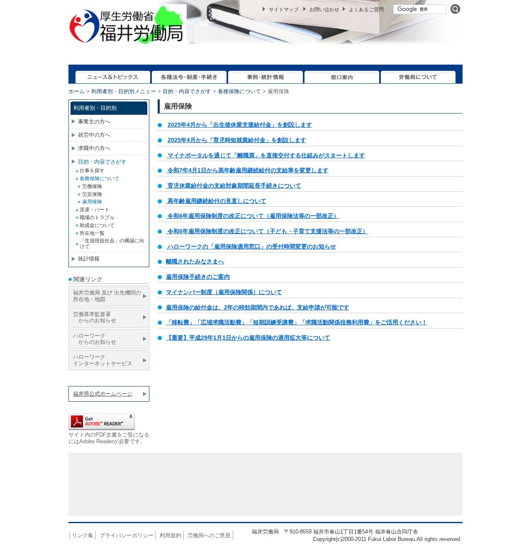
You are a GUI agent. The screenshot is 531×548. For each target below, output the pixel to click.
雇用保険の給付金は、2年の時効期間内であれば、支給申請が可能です (257, 307)
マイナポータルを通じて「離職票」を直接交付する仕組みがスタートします (266, 155)
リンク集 (82, 535)
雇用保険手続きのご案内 (198, 276)
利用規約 (170, 535)
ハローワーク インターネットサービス (102, 360)
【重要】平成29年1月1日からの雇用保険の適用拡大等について (248, 337)
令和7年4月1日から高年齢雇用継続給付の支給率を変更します (248, 170)
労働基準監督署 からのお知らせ (94, 317)
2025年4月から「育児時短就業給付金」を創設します (237, 140)
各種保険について (239, 91)
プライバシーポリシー (126, 535)
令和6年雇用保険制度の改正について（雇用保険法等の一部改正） (252, 215)
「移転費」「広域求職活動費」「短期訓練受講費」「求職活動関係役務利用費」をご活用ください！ (296, 322)
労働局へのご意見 (209, 535)
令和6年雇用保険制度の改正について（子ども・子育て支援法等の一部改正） (268, 231)
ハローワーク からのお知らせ (94, 339)
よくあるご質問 (366, 9)
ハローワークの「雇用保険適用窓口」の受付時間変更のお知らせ (251, 246)
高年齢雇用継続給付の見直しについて (216, 201)
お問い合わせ (324, 9)
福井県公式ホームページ (102, 394)
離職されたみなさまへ (195, 261)
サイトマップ (284, 9)
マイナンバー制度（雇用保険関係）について (224, 292)
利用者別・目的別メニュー (123, 91)
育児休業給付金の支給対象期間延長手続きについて (234, 185)
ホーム (76, 91)
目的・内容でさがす (187, 91)
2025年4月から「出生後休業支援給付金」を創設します (240, 124)
